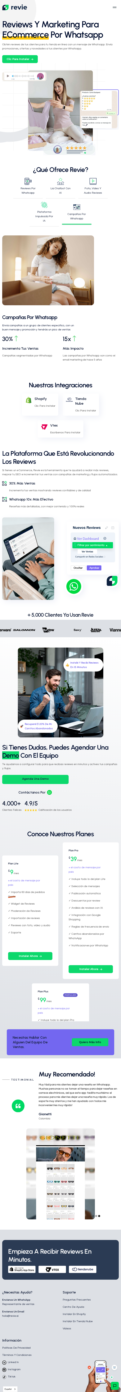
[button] (20, 59)
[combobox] (10, 1389)
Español (8, 1389)
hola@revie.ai (10, 1316)
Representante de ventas (18, 1304)
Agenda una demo (35, 778)
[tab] (28, 188)
